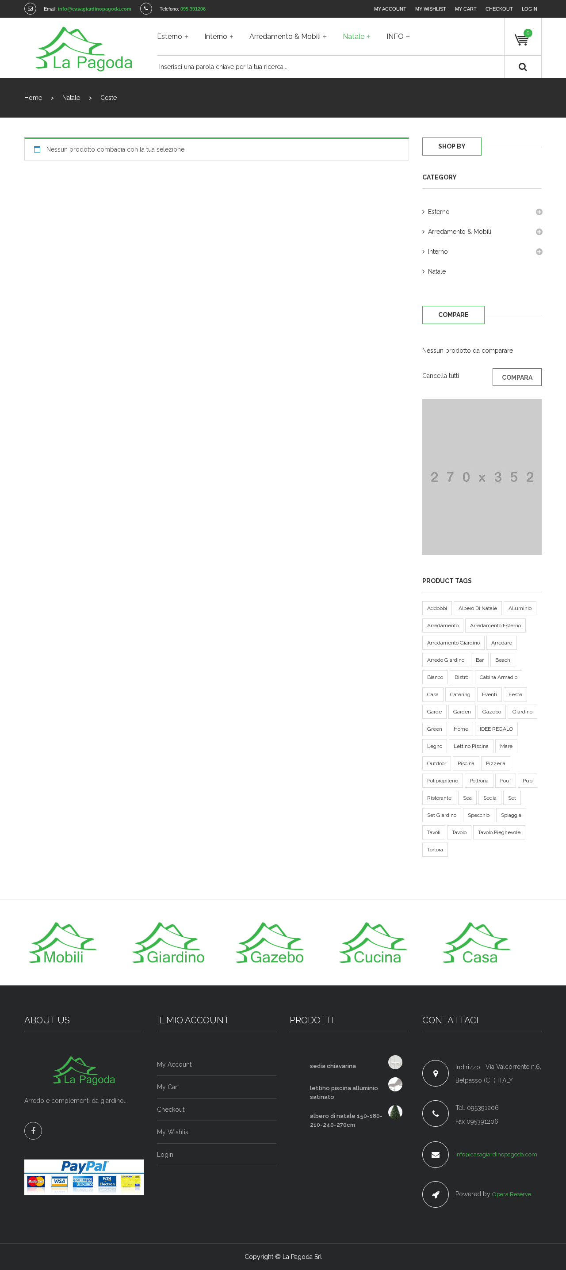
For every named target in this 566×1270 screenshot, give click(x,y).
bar (480, 660)
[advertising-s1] (482, 476)
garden (462, 712)
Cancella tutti (440, 375)
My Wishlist (430, 8)
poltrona (479, 781)
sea (467, 798)
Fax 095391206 (476, 1121)
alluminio (520, 608)
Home (33, 97)
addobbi (437, 608)
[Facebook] (33, 1131)
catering (460, 694)
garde (434, 712)
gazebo (491, 712)
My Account (390, 8)
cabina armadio (498, 677)
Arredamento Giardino (453, 643)
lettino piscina (471, 746)
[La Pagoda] (84, 47)
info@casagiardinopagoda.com (496, 1154)
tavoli (433, 832)
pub (527, 781)
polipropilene (442, 781)
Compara (517, 377)
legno (434, 746)
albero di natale (478, 608)
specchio (479, 815)
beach (502, 660)
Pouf (505, 781)
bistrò (461, 677)
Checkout (499, 8)
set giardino (441, 815)
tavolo (459, 832)
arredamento (443, 625)
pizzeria (495, 763)
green (434, 729)
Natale (71, 97)
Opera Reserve (511, 1194)
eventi (489, 694)
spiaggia (511, 815)
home (461, 729)
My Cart (466, 8)
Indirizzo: (468, 1067)
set (512, 798)
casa (433, 694)
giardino (522, 712)
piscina (466, 763)
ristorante (439, 798)
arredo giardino (445, 660)
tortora (435, 850)
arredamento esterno (495, 625)
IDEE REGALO (496, 729)
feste (515, 694)
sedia (490, 798)
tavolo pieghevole (499, 832)
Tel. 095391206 (477, 1107)
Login (529, 8)
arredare (501, 643)
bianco (435, 677)
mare (506, 746)
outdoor (436, 763)
